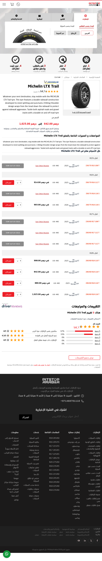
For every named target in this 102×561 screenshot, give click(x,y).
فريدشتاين (76, 510)
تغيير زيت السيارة (33, 463)
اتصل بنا (47, 365)
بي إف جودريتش (74, 442)
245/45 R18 (54, 478)
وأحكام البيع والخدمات (51, 529)
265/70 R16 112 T (92, 182)
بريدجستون (76, 446)
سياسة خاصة (70, 532)
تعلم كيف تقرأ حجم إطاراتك (29, 44)
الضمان (16, 457)
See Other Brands (42, 166)
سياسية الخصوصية (68, 529)
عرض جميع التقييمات (84, 357)
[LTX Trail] (51, 83)
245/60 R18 (54, 482)
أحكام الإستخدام (83, 529)
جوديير (77, 470)
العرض (87, 33)
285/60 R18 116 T (92, 272)
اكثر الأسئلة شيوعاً (12, 449)
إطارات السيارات (94, 438)
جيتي (78, 466)
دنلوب (77, 454)
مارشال (77, 482)
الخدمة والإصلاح (16, 19)
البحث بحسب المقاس (86, 26)
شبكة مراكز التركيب (11, 453)
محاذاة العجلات (33, 446)
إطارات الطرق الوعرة (92, 442)
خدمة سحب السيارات (31, 485)
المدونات (15, 445)
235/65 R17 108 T (92, 221)
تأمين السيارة (34, 438)
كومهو (77, 478)
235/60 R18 (54, 490)
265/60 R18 (54, 438)
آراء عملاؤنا (14, 461)
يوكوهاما (76, 514)
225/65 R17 (54, 454)
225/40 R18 (54, 486)
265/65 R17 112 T (92, 233)
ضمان (37, 535)
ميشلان (66, 77)
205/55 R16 (54, 442)
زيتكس (77, 518)
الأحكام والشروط (83, 532)
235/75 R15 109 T (92, 166)
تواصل (16, 500)
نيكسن (77, 494)
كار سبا (36, 474)
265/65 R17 (54, 450)
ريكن (78, 502)
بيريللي (77, 498)
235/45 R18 (54, 466)
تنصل (61, 532)
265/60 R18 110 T (92, 261)
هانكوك (77, 474)
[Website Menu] (4, 4)
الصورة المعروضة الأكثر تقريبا (81, 112)
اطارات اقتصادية (94, 490)
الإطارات (85, 19)
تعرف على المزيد (39, 365)
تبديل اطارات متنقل (93, 505)
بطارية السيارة (34, 442)
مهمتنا (16, 478)
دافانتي (77, 458)
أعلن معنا (15, 496)
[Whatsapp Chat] (6, 554)
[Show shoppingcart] (12, 4)
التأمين (62, 19)
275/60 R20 (54, 462)
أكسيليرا (77, 438)
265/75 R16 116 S (92, 193)
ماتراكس (76, 486)
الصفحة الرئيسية (94, 77)
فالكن (77, 462)
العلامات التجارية (79, 77)
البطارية (39, 19)
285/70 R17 (54, 458)
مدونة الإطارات (94, 494)
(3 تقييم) (37, 92)
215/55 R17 (54, 446)
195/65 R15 (54, 470)
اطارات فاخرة (95, 480)
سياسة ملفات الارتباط (49, 532)
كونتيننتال (76, 450)
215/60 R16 (54, 474)
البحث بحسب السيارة (67, 26)
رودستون (76, 506)
